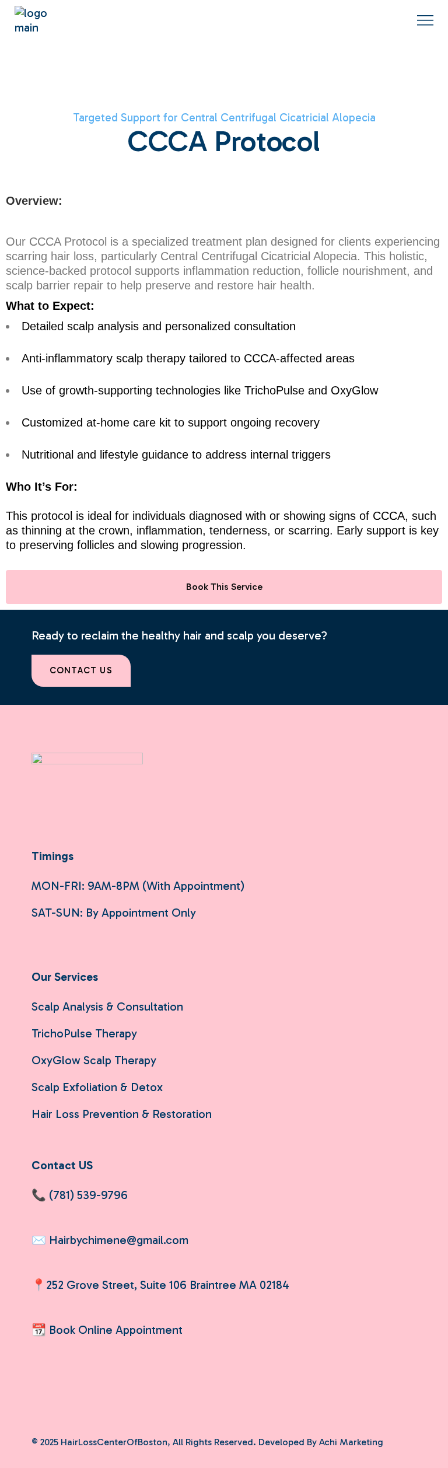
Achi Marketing (351, 1442)
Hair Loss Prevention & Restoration (122, 1114)
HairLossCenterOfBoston (114, 1442)
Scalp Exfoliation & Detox (97, 1087)
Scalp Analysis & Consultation (107, 1006)
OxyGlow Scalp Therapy (94, 1060)
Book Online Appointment (116, 1330)
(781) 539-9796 (88, 1195)
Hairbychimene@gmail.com (118, 1240)
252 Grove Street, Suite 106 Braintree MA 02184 (167, 1285)
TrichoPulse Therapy (84, 1033)
